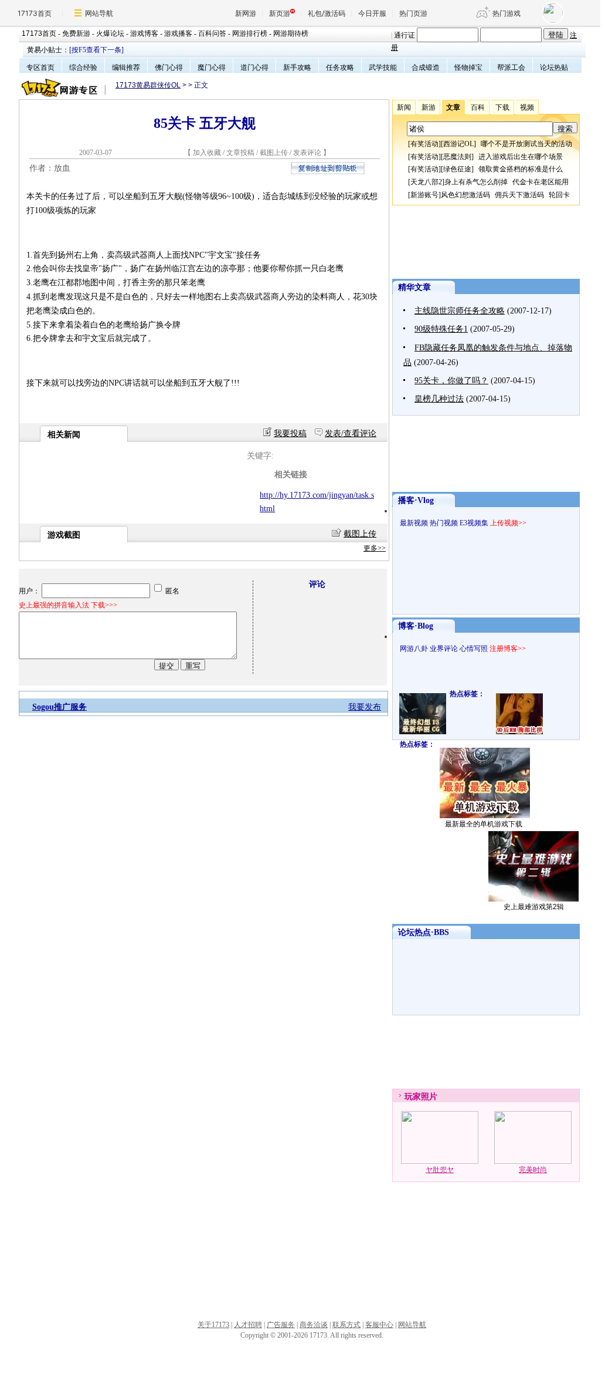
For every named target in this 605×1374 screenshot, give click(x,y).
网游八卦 (414, 648)
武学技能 (383, 67)
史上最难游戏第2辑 (534, 907)
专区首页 (40, 67)
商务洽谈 (314, 1325)
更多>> (374, 548)
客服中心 (379, 1325)
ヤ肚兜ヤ (440, 1170)
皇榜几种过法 (439, 398)
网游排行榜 (249, 33)
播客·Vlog (416, 500)
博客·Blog (415, 626)
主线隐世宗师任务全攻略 (459, 310)
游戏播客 (178, 33)
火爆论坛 (110, 33)
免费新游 (76, 33)
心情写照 (474, 648)
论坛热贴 (554, 67)
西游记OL (458, 144)
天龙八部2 (426, 182)
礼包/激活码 (326, 13)
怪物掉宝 (468, 67)
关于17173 (213, 1325)
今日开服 (372, 13)
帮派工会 (511, 67)
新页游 (279, 13)
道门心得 (254, 67)
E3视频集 (474, 523)
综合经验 (83, 67)
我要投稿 (290, 433)
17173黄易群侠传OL (148, 85)
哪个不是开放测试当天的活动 (526, 144)
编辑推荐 (126, 67)
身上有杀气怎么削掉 (476, 182)
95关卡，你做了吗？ (451, 380)
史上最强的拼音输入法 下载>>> (68, 605)
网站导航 (99, 13)
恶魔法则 (457, 157)
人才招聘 (248, 1325)
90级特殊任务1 (441, 329)
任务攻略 (340, 67)
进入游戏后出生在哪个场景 (520, 157)
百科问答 (212, 33)
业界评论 (444, 648)
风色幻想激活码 (465, 195)
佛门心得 (169, 67)
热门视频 (444, 523)
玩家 (413, 1096)
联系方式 (346, 1325)
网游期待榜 (290, 33)
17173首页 (35, 13)
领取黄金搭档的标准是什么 (520, 169)
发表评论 (307, 152)
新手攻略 (297, 67)
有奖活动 (424, 144)
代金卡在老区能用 (540, 182)
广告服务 (281, 1325)
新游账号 (424, 195)
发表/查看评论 (350, 433)
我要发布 (364, 707)
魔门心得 (212, 67)
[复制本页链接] (328, 171)
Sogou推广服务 (59, 707)
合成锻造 (426, 67)
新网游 (245, 13)
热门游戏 (506, 13)
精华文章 (414, 287)
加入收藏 (207, 152)
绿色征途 (457, 169)
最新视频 (414, 523)
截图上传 (274, 152)
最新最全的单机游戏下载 (483, 824)
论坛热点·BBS (423, 932)
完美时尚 (533, 1170)
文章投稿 (241, 152)
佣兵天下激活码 (519, 195)
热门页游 (413, 13)
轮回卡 (559, 195)
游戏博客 (144, 33)
